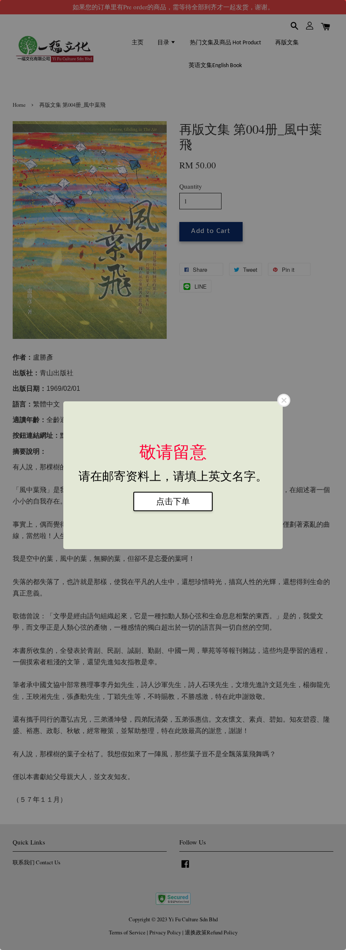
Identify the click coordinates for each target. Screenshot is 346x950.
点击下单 (173, 501)
